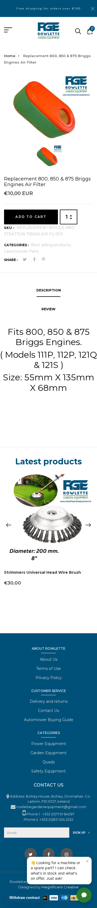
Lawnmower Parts (21, 251)
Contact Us (48, 710)
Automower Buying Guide (48, 719)
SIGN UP (79, 832)
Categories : (16, 245)
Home (9, 56)
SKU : (9, 228)
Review (48, 309)
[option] (48, 109)
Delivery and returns (49, 701)
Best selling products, (51, 244)
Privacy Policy (49, 677)
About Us (48, 659)
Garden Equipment (48, 752)
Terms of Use (48, 668)
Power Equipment (48, 743)
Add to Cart (30, 217)
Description (48, 290)
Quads (49, 762)
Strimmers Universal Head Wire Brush (42, 572)
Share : (11, 260)
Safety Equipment (48, 771)
